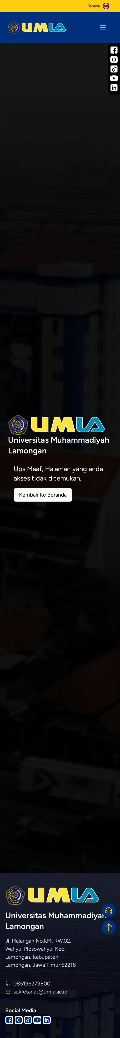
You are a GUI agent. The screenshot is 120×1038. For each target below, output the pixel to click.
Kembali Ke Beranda (43, 495)
